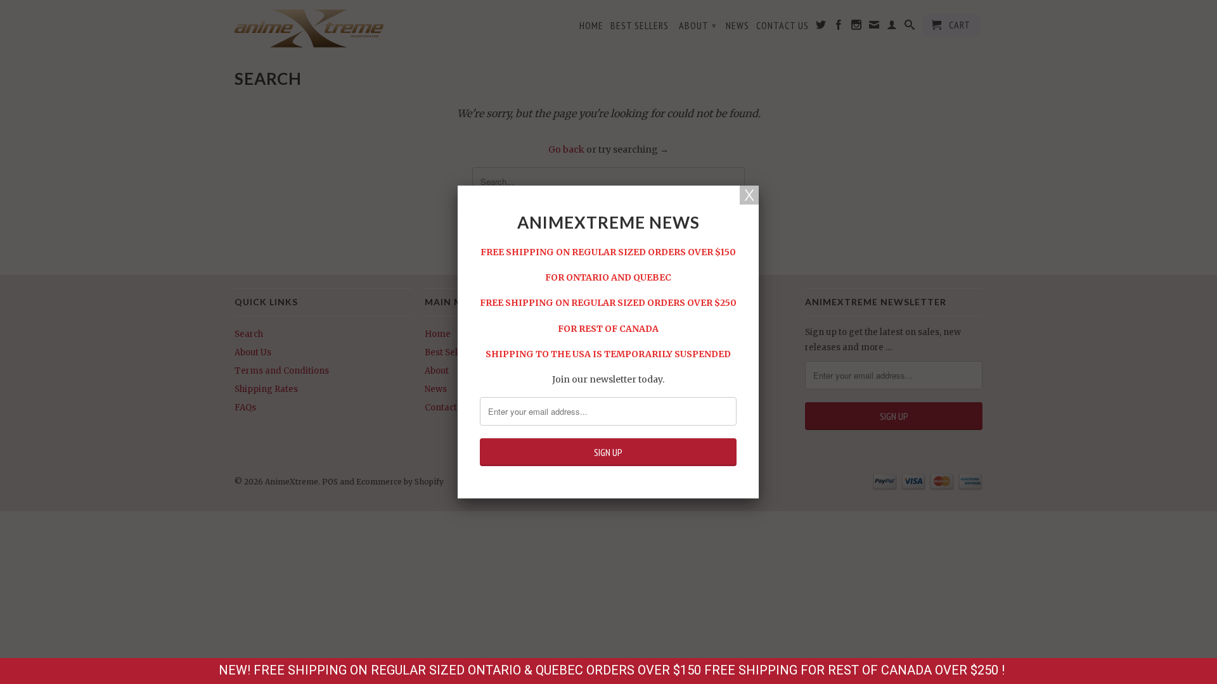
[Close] (749, 195)
